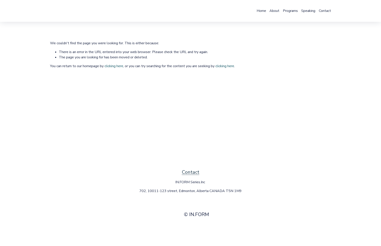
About (274, 10)
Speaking (308, 10)
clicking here (114, 66)
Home (261, 10)
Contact (325, 10)
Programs (290, 10)
